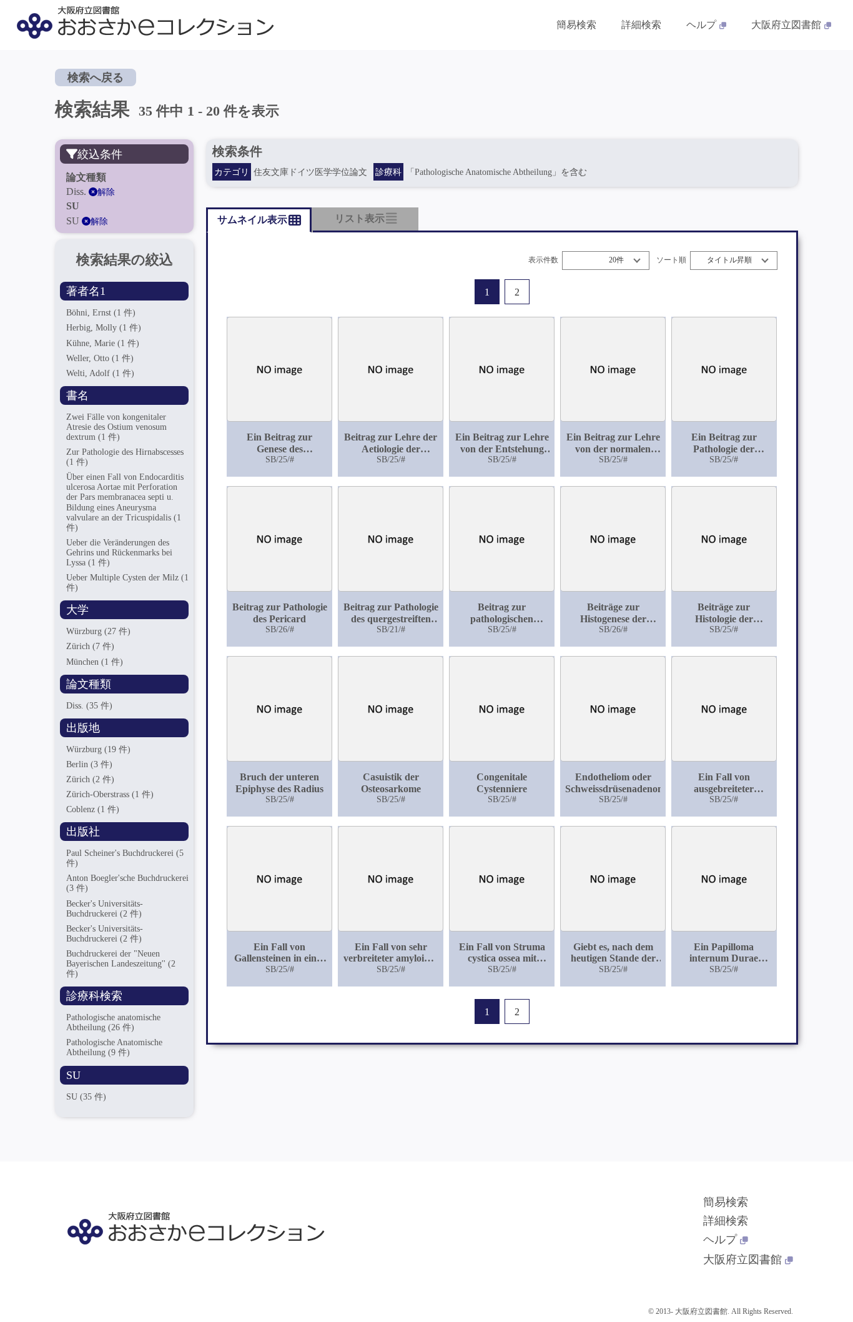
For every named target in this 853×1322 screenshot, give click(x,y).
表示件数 (543, 260)
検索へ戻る (95, 77)
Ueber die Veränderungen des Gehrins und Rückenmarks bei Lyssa (119, 552)
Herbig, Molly (103, 327)
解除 (106, 192)
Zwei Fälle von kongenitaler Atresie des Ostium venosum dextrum (116, 427)
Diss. (89, 705)
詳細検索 (641, 24)
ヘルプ (701, 24)
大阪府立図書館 (786, 24)
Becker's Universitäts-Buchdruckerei (104, 933)
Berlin (89, 764)
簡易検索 (576, 24)
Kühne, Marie (102, 343)
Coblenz (92, 809)
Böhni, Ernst (101, 312)
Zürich (90, 646)
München (94, 662)
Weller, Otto (100, 358)
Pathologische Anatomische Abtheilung (114, 1047)
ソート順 (671, 260)
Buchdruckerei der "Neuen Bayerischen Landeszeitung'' (120, 963)
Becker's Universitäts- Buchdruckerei (104, 908)
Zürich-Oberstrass (110, 794)
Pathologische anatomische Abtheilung (113, 1022)
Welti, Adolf (100, 373)
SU (86, 1096)
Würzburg (98, 631)
